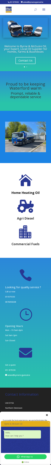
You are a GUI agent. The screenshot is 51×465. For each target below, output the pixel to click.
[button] (47, 415)
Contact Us (25, 60)
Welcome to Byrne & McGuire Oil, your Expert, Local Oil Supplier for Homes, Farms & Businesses (25, 48)
